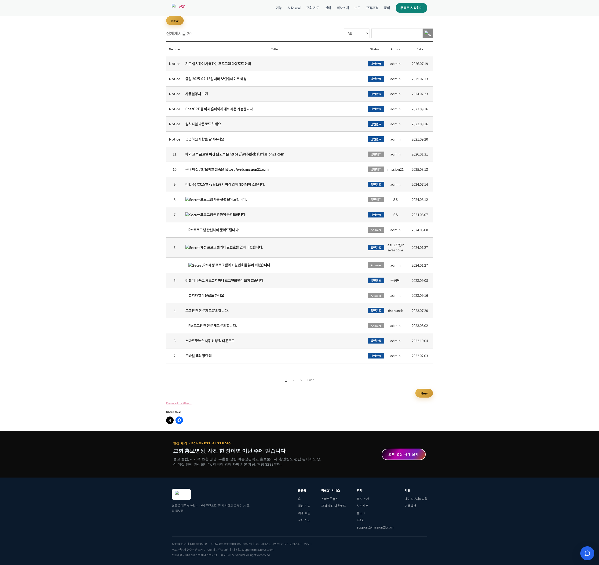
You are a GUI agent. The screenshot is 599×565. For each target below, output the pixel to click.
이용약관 (410, 506)
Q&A (360, 520)
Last (310, 379)
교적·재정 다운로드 (333, 506)
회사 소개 (363, 499)
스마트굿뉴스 (329, 499)
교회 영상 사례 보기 (403, 454)
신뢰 (328, 8)
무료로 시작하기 (411, 8)
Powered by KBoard (179, 403)
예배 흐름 (304, 513)
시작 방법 (294, 8)
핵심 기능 (304, 506)
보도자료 (362, 506)
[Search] (428, 33)
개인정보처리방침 (416, 499)
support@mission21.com (375, 527)
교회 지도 (312, 8)
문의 (387, 8)
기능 (279, 8)
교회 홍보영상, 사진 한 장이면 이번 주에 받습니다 (229, 451)
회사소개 (343, 8)
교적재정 (372, 8)
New (175, 20)
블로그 (361, 513)
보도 (357, 8)
